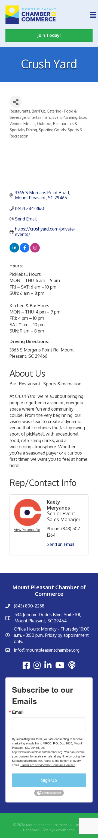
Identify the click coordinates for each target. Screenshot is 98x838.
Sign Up (49, 780)
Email (17, 712)
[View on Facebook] (24, 251)
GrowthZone (64, 830)
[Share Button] (16, 102)
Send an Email (60, 544)
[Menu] (93, 14)
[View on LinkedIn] (14, 251)
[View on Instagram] (35, 251)
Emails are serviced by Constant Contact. (47, 765)
